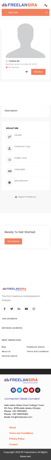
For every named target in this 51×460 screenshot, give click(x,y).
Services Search (9, 356)
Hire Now (38, 71)
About (12, 427)
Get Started (13, 241)
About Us (6, 351)
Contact (13, 444)
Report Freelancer (27, 196)
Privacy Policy (17, 439)
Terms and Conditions (38, 351)
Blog (4, 347)
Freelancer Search (36, 347)
